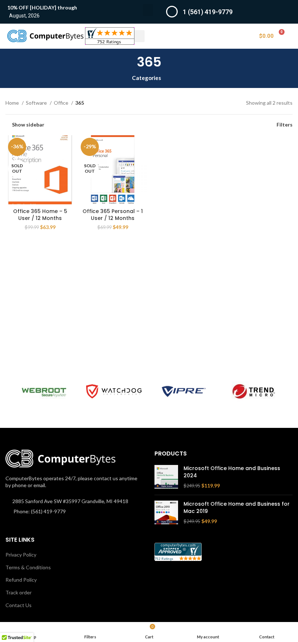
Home (12, 103)
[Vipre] (184, 391)
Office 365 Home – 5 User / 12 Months (40, 215)
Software (37, 103)
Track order (18, 592)
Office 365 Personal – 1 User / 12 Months (112, 215)
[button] (148, 10)
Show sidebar (28, 125)
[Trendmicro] (254, 391)
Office (61, 103)
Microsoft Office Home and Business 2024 (232, 472)
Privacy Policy (20, 554)
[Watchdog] (114, 391)
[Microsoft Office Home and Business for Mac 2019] (166, 513)
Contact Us (18, 605)
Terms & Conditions (28, 567)
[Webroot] (44, 391)
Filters (285, 125)
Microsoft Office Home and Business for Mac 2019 (237, 508)
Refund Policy (21, 580)
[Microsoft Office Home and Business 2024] (166, 477)
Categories (146, 78)
